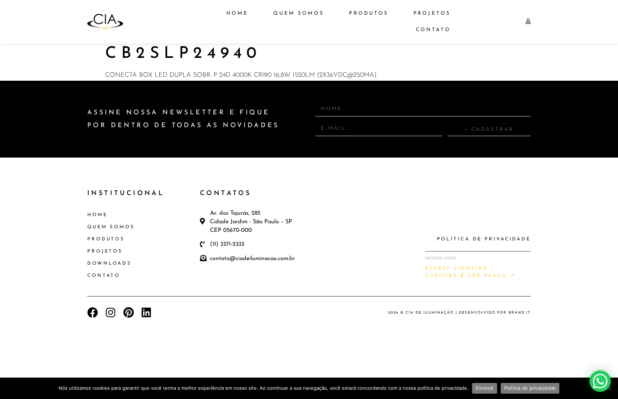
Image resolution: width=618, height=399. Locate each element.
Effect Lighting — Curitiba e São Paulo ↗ (470, 272)
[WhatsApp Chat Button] (600, 381)
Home (237, 13)
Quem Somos (298, 13)
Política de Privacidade (484, 239)
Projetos (432, 13)
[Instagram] (110, 312)
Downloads (109, 263)
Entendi (485, 388)
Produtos (368, 13)
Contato (433, 30)
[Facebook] (92, 312)
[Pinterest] (128, 312)
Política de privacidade (530, 388)
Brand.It (520, 312)
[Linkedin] (146, 312)
